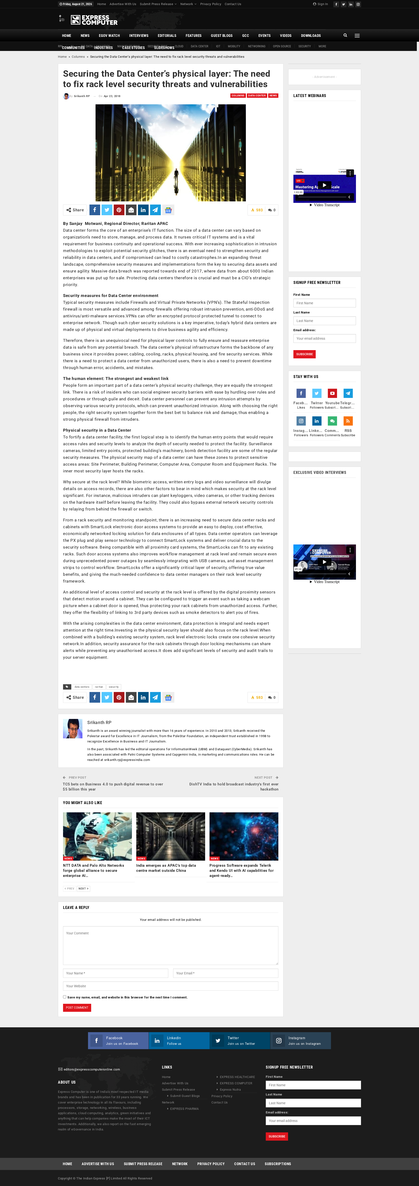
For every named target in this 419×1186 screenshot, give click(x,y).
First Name (301, 294)
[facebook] (336, 3)
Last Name (301, 312)
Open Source (282, 46)
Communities (73, 48)
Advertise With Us (123, 4)
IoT (218, 46)
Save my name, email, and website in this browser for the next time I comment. (127, 997)
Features (193, 35)
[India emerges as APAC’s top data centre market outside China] (170, 836)
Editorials (167, 35)
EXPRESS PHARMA (184, 1109)
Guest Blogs (222, 35)
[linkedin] (351, 3)
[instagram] (358, 3)
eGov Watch (109, 35)
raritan (99, 686)
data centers (82, 686)
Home (101, 4)
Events (264, 35)
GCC (245, 35)
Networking (257, 46)
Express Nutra (230, 1089)
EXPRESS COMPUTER (236, 1083)
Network (186, 4)
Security (304, 46)
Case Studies (133, 48)
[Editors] (60, 1069)
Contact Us (233, 4)
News (85, 35)
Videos (285, 35)
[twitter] (343, 3)
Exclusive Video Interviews (319, 472)
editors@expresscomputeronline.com (92, 1069)
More (322, 46)
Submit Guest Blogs (185, 1096)
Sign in (322, 4)
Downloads (311, 35)
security (114, 686)
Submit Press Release (156, 4)
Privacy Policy (210, 4)
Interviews (138, 35)
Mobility (234, 46)
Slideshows (164, 48)
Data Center (199, 46)
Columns (78, 56)
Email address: (304, 330)
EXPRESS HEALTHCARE (237, 1077)
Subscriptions (278, 1164)
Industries (103, 48)
